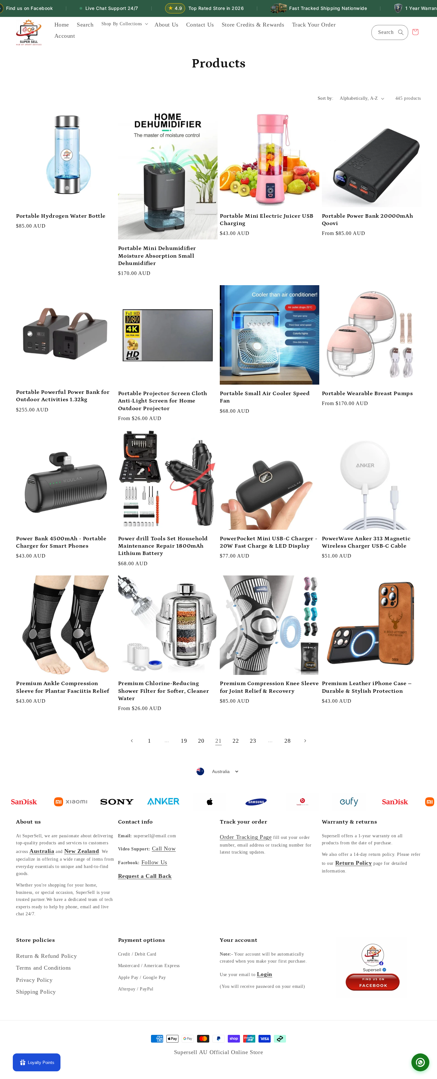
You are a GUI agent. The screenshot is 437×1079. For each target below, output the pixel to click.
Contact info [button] (135, 822)
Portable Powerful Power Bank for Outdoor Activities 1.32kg (62, 396)
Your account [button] (238, 940)
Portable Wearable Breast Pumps (367, 393)
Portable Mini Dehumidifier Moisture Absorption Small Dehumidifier (157, 256)
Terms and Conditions (43, 968)
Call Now (164, 848)
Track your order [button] (243, 822)
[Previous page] (132, 741)
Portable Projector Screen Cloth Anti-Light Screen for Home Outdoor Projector (163, 401)
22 (236, 741)
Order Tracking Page (246, 837)
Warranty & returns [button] (349, 822)
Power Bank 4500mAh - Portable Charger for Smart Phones (61, 542)
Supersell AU (192, 1052)
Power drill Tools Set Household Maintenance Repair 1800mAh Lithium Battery (163, 546)
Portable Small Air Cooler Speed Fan (265, 397)
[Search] (401, 32)
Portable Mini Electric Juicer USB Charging (267, 220)
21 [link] (218, 741)
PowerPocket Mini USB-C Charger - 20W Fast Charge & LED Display (268, 542)
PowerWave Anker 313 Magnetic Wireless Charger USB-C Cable (366, 542)
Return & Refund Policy (46, 956)
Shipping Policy (36, 992)
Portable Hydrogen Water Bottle (61, 216)
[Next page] (305, 741)
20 (201, 741)
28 (287, 741)
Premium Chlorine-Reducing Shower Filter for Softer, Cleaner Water (163, 691)
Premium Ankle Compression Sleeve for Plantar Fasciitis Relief (62, 687)
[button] (124, 26)
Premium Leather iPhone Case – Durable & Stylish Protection (367, 687)
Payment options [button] (141, 940)
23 (253, 741)
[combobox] (390, 32)
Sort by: (325, 98)
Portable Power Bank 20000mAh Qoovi (367, 220)
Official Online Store (236, 1052)
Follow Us (154, 862)
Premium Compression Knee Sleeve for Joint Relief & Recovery (269, 687)
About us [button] (28, 822)
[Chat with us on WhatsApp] (420, 1062)
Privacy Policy (34, 980)
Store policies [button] (35, 940)
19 (184, 741)
